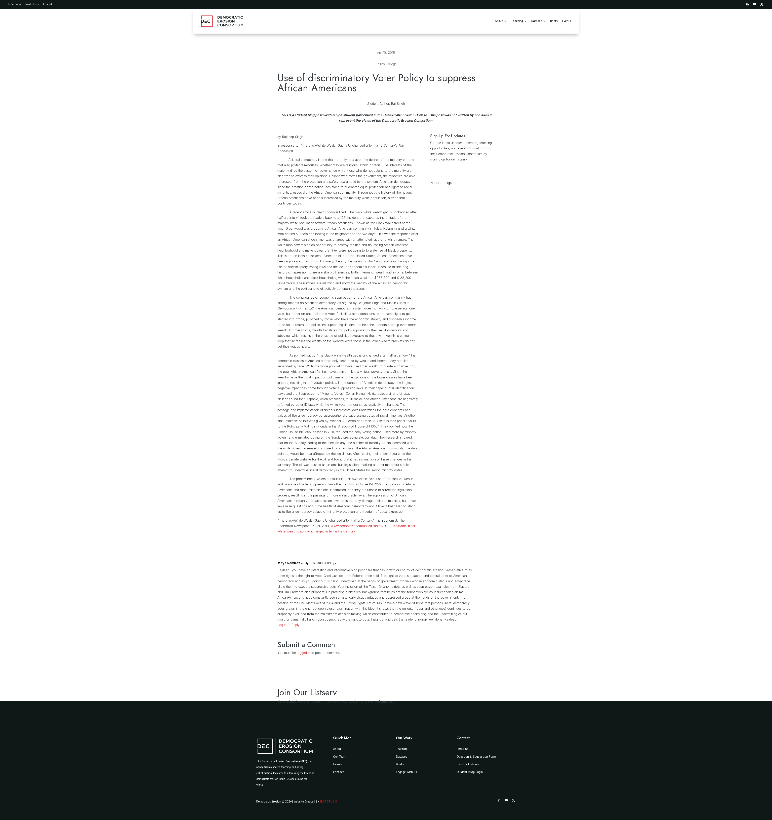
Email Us (462, 749)
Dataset (536, 21)
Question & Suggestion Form (476, 756)
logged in (303, 653)
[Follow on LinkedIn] (747, 4)
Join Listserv (32, 4)
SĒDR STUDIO (328, 801)
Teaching (517, 21)
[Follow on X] (762, 4)
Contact (47, 4)
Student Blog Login (470, 772)
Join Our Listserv (468, 764)
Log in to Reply (288, 625)
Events (566, 21)
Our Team (339, 756)
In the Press (14, 4)
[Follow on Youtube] (754, 4)
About (499, 21)
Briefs (554, 21)
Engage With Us (406, 772)
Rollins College (386, 64)
